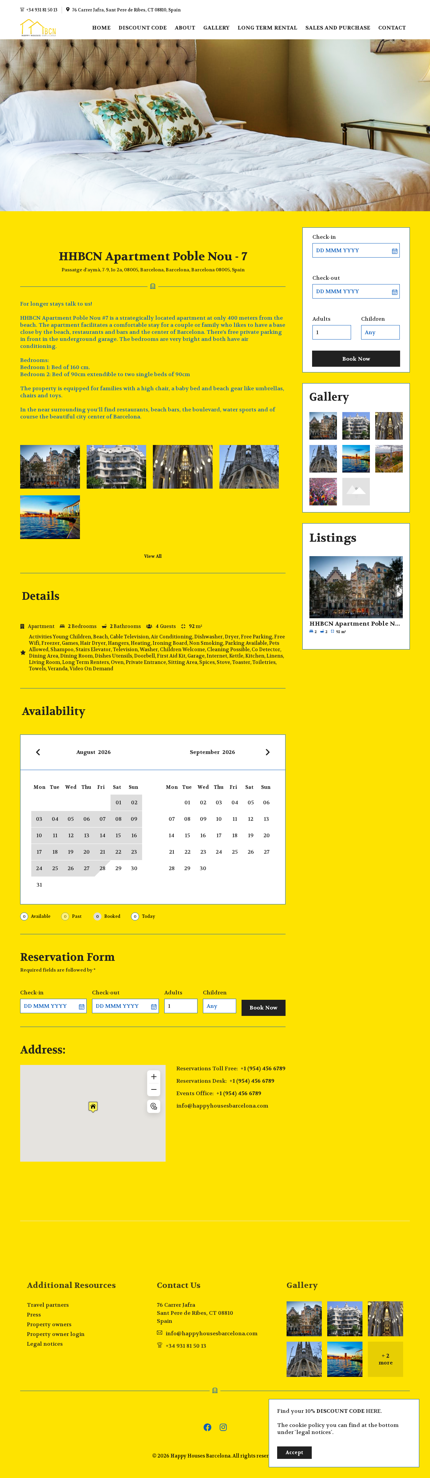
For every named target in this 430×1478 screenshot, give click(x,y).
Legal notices (45, 1343)
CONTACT (392, 27)
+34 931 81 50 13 (41, 10)
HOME (101, 27)
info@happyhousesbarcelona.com (222, 1105)
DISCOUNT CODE (143, 27)
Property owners (49, 1324)
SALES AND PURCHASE (337, 27)
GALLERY (216, 27)
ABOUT (185, 27)
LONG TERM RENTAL (267, 27)
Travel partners (48, 1304)
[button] (93, 1107)
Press (34, 1314)
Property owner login (56, 1334)
